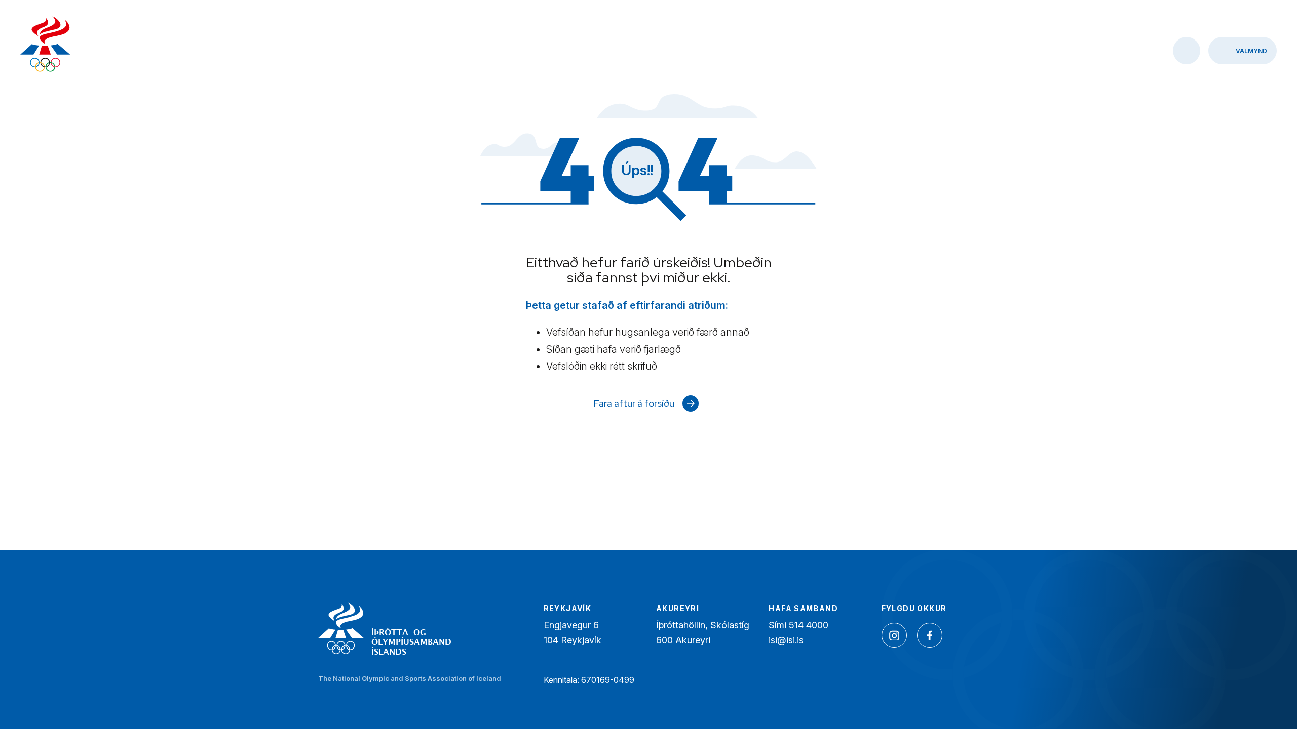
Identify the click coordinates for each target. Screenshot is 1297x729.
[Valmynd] (1242, 50)
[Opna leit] (1186, 50)
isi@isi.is (786, 640)
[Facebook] (929, 635)
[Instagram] (894, 635)
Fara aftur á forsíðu (634, 403)
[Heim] (45, 45)
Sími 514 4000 (798, 625)
